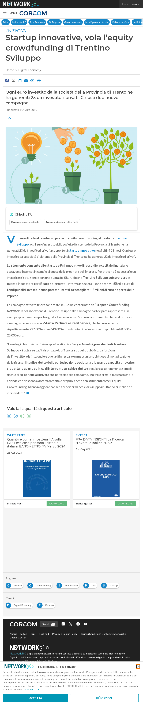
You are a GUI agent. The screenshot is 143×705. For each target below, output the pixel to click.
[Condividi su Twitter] (13, 80)
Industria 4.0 (9, 22)
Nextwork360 (18, 653)
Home (10, 70)
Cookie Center (18, 637)
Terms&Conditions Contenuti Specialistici (103, 633)
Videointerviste (110, 22)
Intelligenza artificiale (87, 22)
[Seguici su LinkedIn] (63, 624)
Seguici (46, 624)
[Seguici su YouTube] (86, 624)
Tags (33, 633)
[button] (10, 13)
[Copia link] (32, 80)
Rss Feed (44, 633)
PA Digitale (45, 22)
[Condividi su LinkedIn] (19, 80)
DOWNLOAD (56, 503)
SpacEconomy (27, 22)
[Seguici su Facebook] (78, 624)
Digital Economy (29, 70)
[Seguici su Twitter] (71, 624)
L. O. (9, 118)
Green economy (63, 22)
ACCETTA (35, 698)
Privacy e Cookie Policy (64, 633)
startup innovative (81, 250)
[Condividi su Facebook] (7, 80)
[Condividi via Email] (26, 80)
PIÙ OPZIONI (104, 698)
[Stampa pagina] (39, 80)
